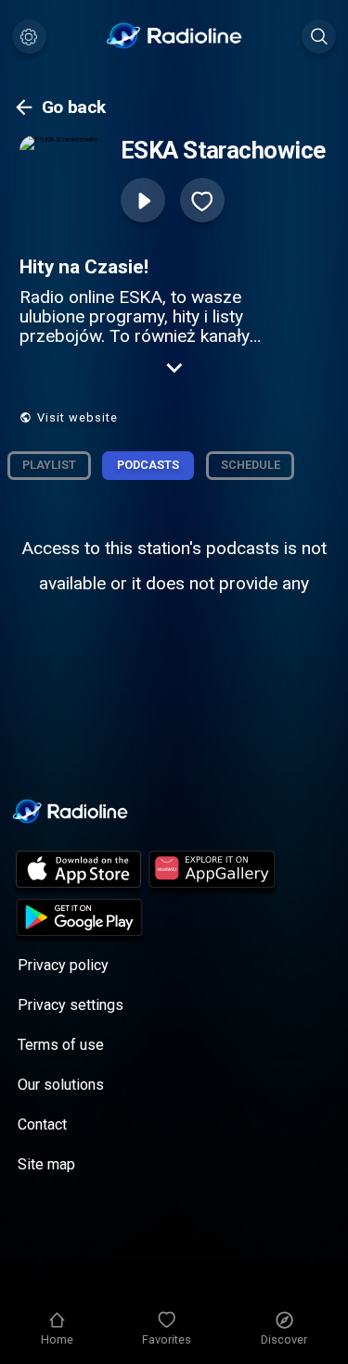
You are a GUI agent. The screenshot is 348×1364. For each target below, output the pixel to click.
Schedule (250, 465)
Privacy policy (63, 965)
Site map (46, 1164)
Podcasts (148, 465)
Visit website (77, 417)
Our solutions (61, 1084)
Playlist (49, 465)
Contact (42, 1124)
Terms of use (61, 1045)
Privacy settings (70, 1005)
